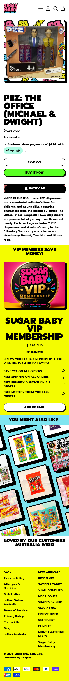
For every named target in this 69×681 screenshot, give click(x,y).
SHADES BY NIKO (50, 602)
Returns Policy (14, 578)
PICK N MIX (46, 578)
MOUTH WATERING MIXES (51, 634)
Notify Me (37, 188)
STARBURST (46, 620)
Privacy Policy (14, 616)
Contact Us (11, 622)
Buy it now (34, 172)
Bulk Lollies (12, 594)
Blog (7, 628)
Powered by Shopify (18, 658)
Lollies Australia (15, 634)
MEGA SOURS (47, 596)
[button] (55, 8)
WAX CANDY (47, 608)
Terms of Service (16, 610)
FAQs (7, 572)
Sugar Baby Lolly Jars (28, 654)
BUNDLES (44, 626)
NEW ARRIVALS (49, 572)
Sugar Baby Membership (47, 644)
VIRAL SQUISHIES (50, 590)
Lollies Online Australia (13, 602)
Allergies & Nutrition (12, 586)
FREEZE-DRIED (48, 614)
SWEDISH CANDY (50, 584)
